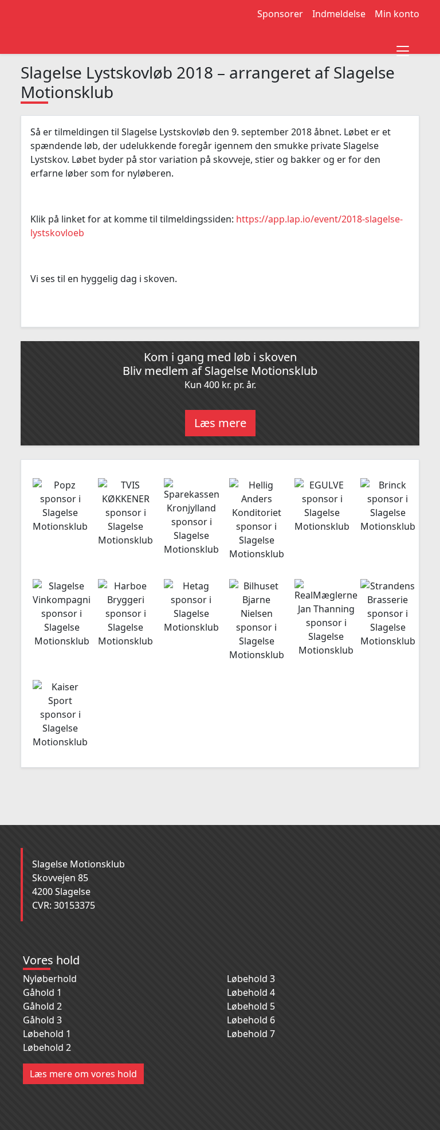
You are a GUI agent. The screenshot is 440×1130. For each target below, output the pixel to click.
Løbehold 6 (251, 1020)
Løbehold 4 (251, 992)
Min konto (397, 13)
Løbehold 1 (47, 1033)
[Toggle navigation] (402, 47)
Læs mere (220, 423)
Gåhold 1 (42, 992)
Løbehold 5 (251, 1006)
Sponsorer (280, 13)
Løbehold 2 (47, 1047)
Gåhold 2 (42, 1006)
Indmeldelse (339, 13)
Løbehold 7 (251, 1033)
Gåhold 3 (42, 1020)
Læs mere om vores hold (83, 1074)
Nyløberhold (50, 978)
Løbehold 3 (251, 978)
